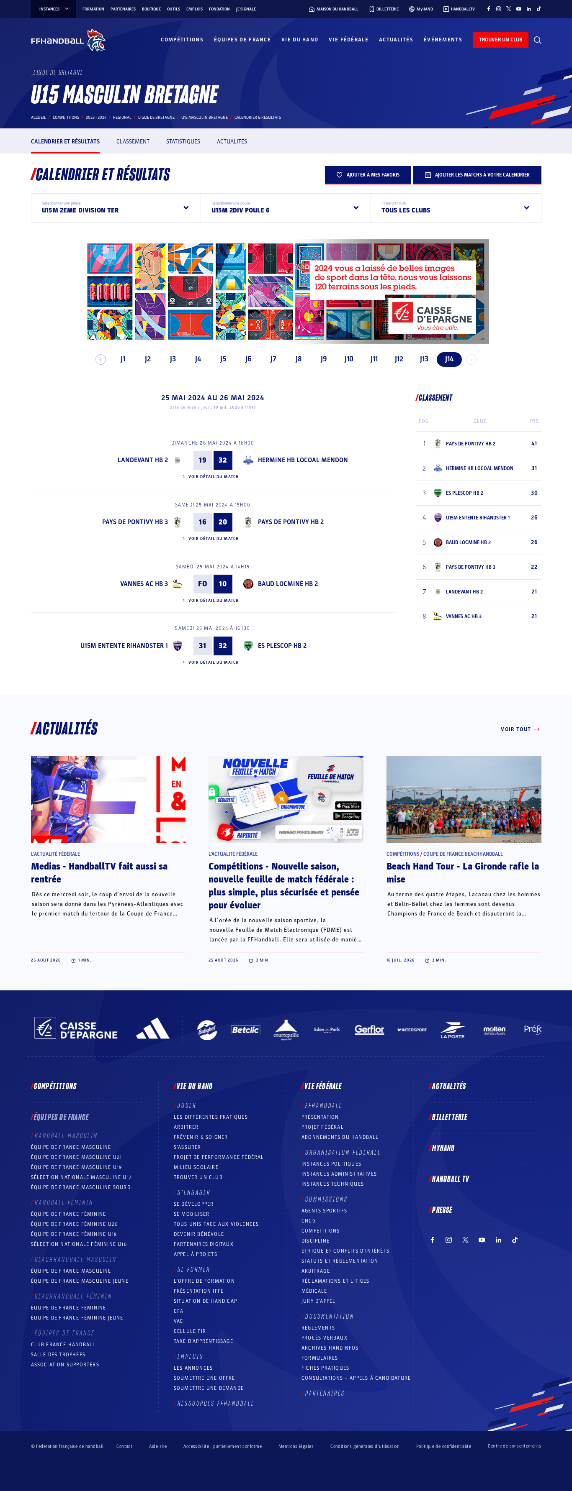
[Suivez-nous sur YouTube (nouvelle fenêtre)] (518, 8)
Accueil (38, 117)
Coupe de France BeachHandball (463, 854)
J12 (399, 359)
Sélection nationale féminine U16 (79, 1244)
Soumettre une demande (209, 1388)
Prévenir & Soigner (201, 1137)
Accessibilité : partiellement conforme (222, 1446)
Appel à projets (195, 1254)
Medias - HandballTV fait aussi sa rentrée (99, 873)
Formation (93, 9)
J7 (273, 359)
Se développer (194, 1204)
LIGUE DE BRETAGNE (156, 117)
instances (49, 9)
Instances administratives (339, 1174)
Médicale (314, 1291)
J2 (148, 359)
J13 (424, 359)
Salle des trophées (58, 1355)
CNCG (308, 1221)
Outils (173, 9)
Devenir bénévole (199, 1234)
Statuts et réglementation (339, 1261)
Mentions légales (296, 1446)
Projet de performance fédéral (219, 1157)
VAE (178, 1321)
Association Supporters (65, 1365)
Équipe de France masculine (71, 1147)
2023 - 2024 (96, 117)
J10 (349, 359)
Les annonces (193, 1368)
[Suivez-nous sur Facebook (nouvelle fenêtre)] (488, 8)
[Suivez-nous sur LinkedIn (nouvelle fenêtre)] (528, 8)
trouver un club (500, 39)
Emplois (194, 9)
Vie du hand (299, 39)
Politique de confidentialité (443, 1446)
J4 (198, 359)
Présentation (320, 1117)
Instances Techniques (332, 1184)
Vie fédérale (348, 39)
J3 (173, 359)
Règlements (318, 1328)
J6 (248, 359)
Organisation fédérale (343, 1152)
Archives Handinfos (330, 1348)
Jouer (187, 1105)
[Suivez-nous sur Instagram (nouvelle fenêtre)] (498, 8)
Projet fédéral (322, 1127)
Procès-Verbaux (324, 1338)
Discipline (315, 1241)
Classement (132, 141)
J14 (449, 359)
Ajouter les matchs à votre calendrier (482, 175)
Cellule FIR (190, 1331)
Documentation (329, 1316)
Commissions (326, 1199)
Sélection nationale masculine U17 (81, 1177)
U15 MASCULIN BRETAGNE (204, 117)
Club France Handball (63, 1345)
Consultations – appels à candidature (356, 1378)
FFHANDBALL (324, 1105)
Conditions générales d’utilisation (364, 1446)
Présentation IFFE (199, 1291)
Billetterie (449, 1117)
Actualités (396, 39)
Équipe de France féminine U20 (75, 1224)
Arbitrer (186, 1127)
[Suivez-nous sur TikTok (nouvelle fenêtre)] (538, 8)
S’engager (194, 1192)
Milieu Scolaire (196, 1167)
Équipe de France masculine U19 (76, 1167)
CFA (179, 1311)
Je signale (246, 9)
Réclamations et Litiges (335, 1281)
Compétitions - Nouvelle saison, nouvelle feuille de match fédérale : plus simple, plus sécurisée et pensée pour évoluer (284, 886)
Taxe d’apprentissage (203, 1341)
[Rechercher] (537, 40)
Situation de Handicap (205, 1301)
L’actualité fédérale (55, 854)
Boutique (151, 9)
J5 (223, 359)
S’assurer (187, 1147)
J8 (299, 359)
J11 (374, 359)
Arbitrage (315, 1271)
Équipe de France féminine (68, 1214)
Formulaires (319, 1358)
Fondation (219, 9)
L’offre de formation (204, 1281)
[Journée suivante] (471, 359)
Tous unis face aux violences (216, 1224)
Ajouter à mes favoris (373, 175)
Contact (124, 1446)
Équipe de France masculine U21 (76, 1157)
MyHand (443, 1148)
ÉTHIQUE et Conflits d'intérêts (345, 1251)
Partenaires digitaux (204, 1244)
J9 (324, 359)
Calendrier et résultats (65, 141)
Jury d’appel (318, 1301)
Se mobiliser (191, 1214)
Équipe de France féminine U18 (74, 1234)
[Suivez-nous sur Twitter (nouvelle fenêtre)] (508, 8)
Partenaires (123, 9)
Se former (194, 1269)
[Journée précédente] (100, 359)
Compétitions (182, 39)
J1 (123, 359)
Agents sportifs (324, 1211)
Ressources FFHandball (216, 1403)
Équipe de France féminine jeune (77, 1318)
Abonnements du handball (340, 1137)
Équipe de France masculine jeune (80, 1281)
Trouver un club (198, 1177)
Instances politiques (331, 1164)
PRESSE (442, 1210)
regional (122, 117)
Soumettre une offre (204, 1378)
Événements (443, 39)
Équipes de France (242, 39)
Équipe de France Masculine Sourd (81, 1187)
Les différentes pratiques (211, 1117)
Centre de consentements (514, 1446)
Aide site (158, 1446)
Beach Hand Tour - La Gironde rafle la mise (462, 873)
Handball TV (450, 1179)
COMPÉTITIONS (320, 1231)
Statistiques (183, 141)
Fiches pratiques (325, 1368)
